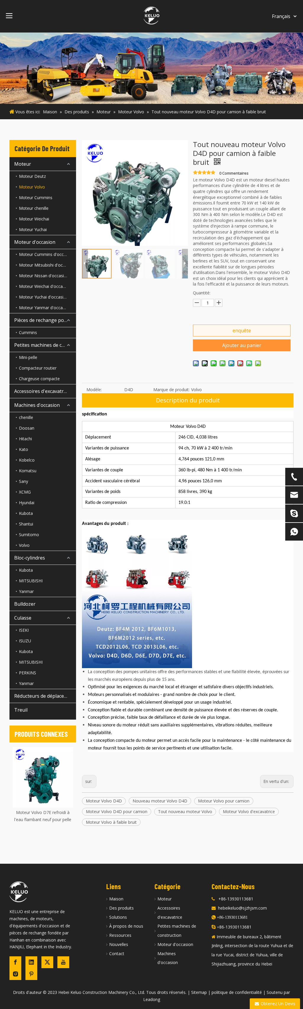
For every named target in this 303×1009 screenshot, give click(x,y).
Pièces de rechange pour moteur (45, 320)
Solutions (118, 917)
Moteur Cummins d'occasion (46, 254)
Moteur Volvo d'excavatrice (249, 811)
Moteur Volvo (32, 187)
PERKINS (27, 673)
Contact (116, 953)
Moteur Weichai (34, 219)
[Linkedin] (31, 962)
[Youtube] (63, 962)
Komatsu (27, 470)
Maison (116, 899)
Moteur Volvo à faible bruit (111, 822)
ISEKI (24, 630)
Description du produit (188, 400)
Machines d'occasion (37, 405)
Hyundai (26, 502)
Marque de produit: (171, 389)
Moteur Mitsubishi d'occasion (47, 265)
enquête (242, 330)
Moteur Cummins (35, 197)
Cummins (28, 332)
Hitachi (25, 438)
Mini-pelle (28, 357)
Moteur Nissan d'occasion (44, 275)
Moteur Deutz (32, 176)
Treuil (21, 710)
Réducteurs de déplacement (44, 696)
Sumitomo (29, 534)
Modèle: (94, 389)
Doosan (26, 428)
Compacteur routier (38, 368)
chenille (26, 417)
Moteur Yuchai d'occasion (43, 297)
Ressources (120, 935)
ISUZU (25, 641)
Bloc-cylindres (29, 558)
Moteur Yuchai (33, 229)
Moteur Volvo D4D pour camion (116, 811)
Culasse (22, 618)
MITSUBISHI (31, 581)
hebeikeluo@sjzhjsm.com (242, 908)
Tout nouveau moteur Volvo (185, 811)
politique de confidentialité (237, 992)
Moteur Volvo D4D (104, 801)
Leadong (151, 999)
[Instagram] (15, 974)
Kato (23, 449)
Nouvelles (118, 944)
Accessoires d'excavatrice (42, 391)
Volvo (24, 545)
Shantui (26, 524)
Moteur (22, 164)
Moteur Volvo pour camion (223, 801)
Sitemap (199, 992)
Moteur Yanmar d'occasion (45, 307)
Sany (23, 481)
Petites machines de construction (45, 345)
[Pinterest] (31, 974)
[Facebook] (15, 962)
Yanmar (26, 591)
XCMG (25, 492)
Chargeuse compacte (39, 378)
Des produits (121, 908)
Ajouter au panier (241, 345)
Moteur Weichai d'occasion (45, 286)
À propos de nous (126, 926)
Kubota (26, 513)
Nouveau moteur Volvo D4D (160, 801)
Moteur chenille (34, 208)
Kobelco (27, 460)
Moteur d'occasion (34, 242)
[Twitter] (47, 962)
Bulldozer (25, 604)
